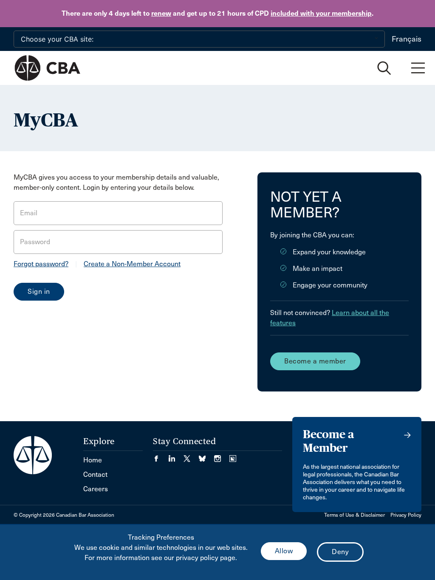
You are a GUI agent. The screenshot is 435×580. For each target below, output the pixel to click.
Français (406, 39)
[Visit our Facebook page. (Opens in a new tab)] (160, 456)
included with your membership (321, 13)
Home (92, 460)
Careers (95, 489)
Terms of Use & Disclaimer (354, 515)
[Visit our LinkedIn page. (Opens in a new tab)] (176, 456)
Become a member (315, 361)
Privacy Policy (405, 515)
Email (28, 213)
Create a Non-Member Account (132, 264)
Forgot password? (41, 264)
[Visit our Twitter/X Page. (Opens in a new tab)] (191, 456)
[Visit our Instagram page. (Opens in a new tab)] (221, 456)
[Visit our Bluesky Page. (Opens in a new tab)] (206, 456)
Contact (95, 474)
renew (161, 13)
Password (35, 242)
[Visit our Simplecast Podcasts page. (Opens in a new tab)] (232, 456)
